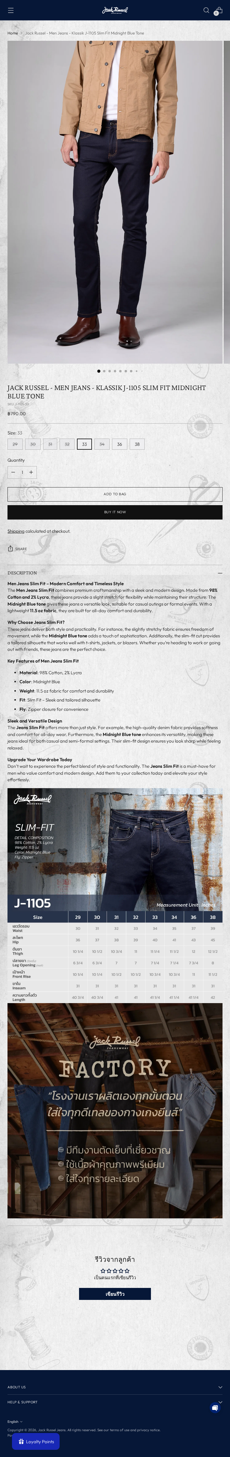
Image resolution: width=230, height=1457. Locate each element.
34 (102, 444)
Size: (14, 433)
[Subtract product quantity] (13, 472)
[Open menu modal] (10, 10)
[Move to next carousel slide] (217, 1349)
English (12, 1421)
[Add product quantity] (31, 472)
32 (67, 444)
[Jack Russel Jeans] (115, 10)
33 (84, 444)
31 (50, 444)
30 (33, 444)
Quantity (16, 460)
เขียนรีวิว (115, 1294)
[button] (215, 1407)
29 (15, 444)
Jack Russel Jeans (52, 1430)
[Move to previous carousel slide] (204, 1350)
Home (12, 33)
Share (21, 549)
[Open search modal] (206, 10)
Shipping (16, 531)
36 (119, 444)
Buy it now (115, 512)
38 (137, 444)
